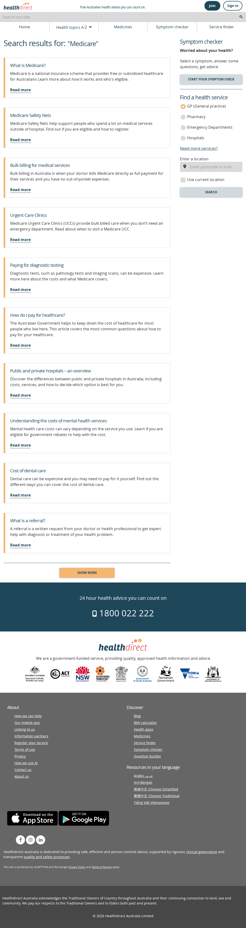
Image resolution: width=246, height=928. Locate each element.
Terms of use (24, 749)
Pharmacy (196, 116)
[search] (241, 17)
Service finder (221, 27)
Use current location (205, 179)
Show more (87, 572)
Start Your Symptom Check (211, 79)
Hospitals (195, 137)
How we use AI (26, 763)
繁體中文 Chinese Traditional (156, 796)
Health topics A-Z (72, 27)
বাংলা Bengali (143, 782)
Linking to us (24, 729)
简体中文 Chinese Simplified (156, 789)
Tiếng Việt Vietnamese (151, 802)
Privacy (20, 756)
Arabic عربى (143, 775)
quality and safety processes (47, 857)
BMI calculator (145, 722)
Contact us (22, 769)
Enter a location (194, 159)
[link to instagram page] (30, 839)
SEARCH (211, 192)
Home (24, 27)
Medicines (123, 27)
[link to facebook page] (20, 839)
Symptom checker (172, 27)
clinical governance (201, 851)
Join (212, 5)
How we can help (28, 716)
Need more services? (199, 148)
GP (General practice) (206, 106)
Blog (137, 716)
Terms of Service (102, 867)
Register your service (31, 742)
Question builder (147, 756)
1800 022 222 (125, 613)
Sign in (232, 5)
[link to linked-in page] (40, 839)
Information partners (31, 736)
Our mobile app (27, 722)
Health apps (143, 729)
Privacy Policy (77, 867)
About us (21, 776)
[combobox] (123, 17)
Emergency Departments (210, 127)
